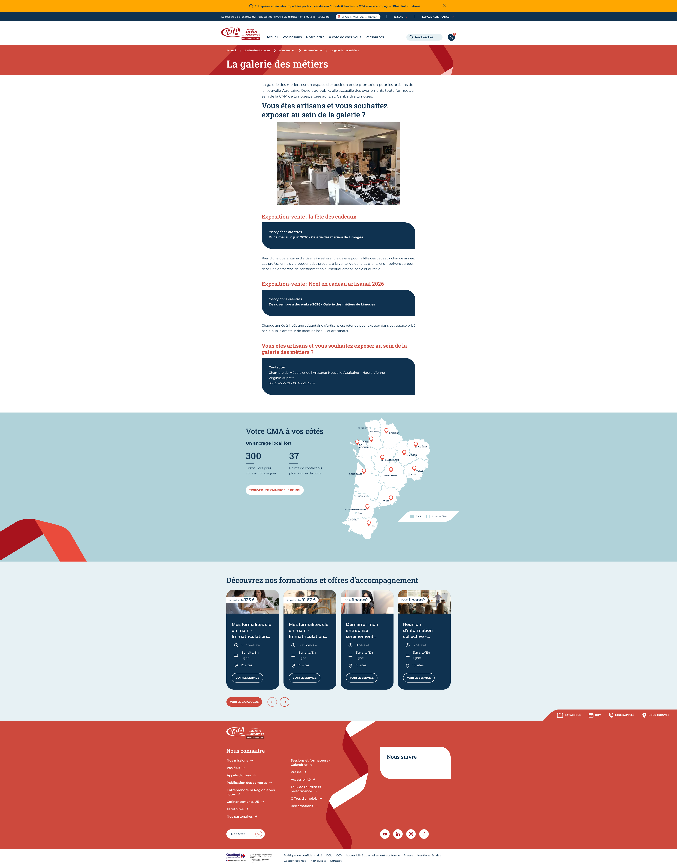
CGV (339, 855)
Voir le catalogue (244, 702)
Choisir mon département (360, 16)
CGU (329, 855)
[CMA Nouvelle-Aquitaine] (243, 34)
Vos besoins (292, 37)
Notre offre (315, 37)
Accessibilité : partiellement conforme (373, 855)
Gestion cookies (295, 860)
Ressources (374, 37)
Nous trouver (287, 50)
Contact (336, 860)
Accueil (272, 37)
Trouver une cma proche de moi (274, 490)
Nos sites (238, 834)
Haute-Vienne (313, 50)
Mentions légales (429, 855)
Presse (408, 855)
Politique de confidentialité (303, 855)
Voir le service (249, 678)
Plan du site (318, 860)
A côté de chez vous (345, 37)
